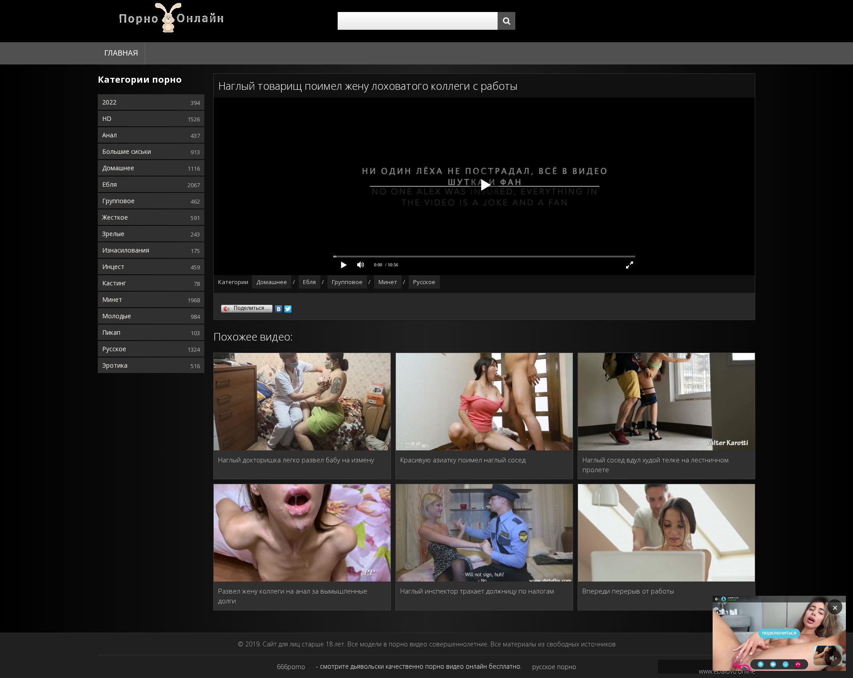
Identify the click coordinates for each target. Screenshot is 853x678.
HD (107, 118)
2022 (109, 102)
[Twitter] (288, 306)
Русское (114, 349)
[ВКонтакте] (278, 306)
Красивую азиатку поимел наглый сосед (463, 459)
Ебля (109, 184)
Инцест (113, 266)
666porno (291, 666)
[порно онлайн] (173, 21)
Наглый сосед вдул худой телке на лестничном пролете (655, 464)
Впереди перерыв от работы (628, 590)
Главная (121, 53)
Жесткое (115, 217)
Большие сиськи (126, 151)
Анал (109, 135)
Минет (112, 299)
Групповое (118, 201)
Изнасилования (125, 250)
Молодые (116, 316)
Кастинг (114, 283)
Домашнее (118, 168)
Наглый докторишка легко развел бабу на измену (296, 459)
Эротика (115, 365)
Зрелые (113, 233)
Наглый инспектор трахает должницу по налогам (477, 590)
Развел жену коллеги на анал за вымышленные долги (292, 595)
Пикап (111, 332)
